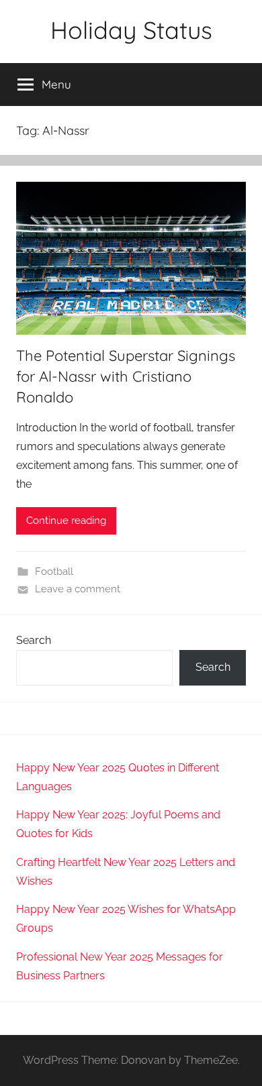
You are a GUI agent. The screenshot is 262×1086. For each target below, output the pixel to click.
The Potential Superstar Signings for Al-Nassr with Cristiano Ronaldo (125, 376)
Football (54, 571)
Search (33, 640)
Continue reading (66, 520)
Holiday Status (131, 30)
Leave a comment (77, 589)
